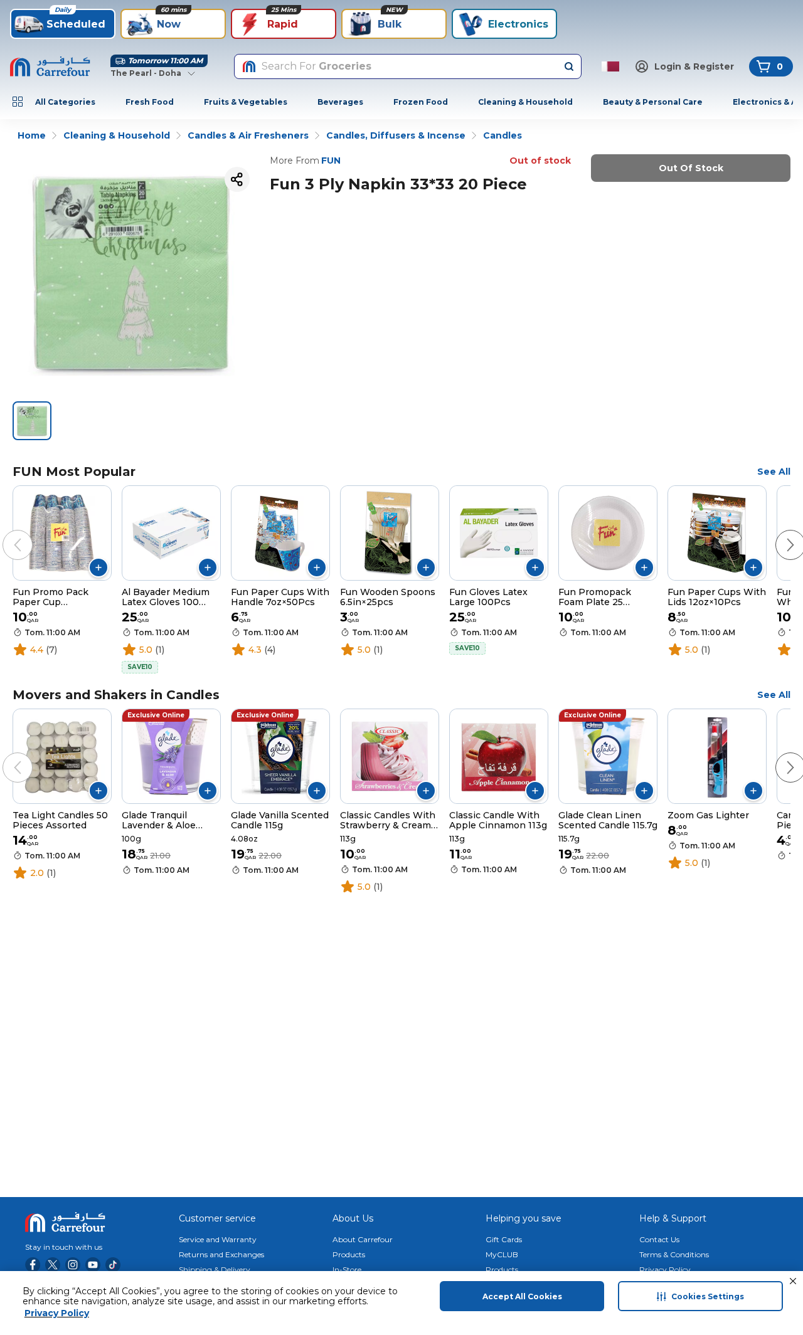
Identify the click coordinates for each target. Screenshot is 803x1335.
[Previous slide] (5, 532)
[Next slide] (777, 532)
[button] (792, 1281)
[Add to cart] (98, 567)
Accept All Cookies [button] (522, 1296)
